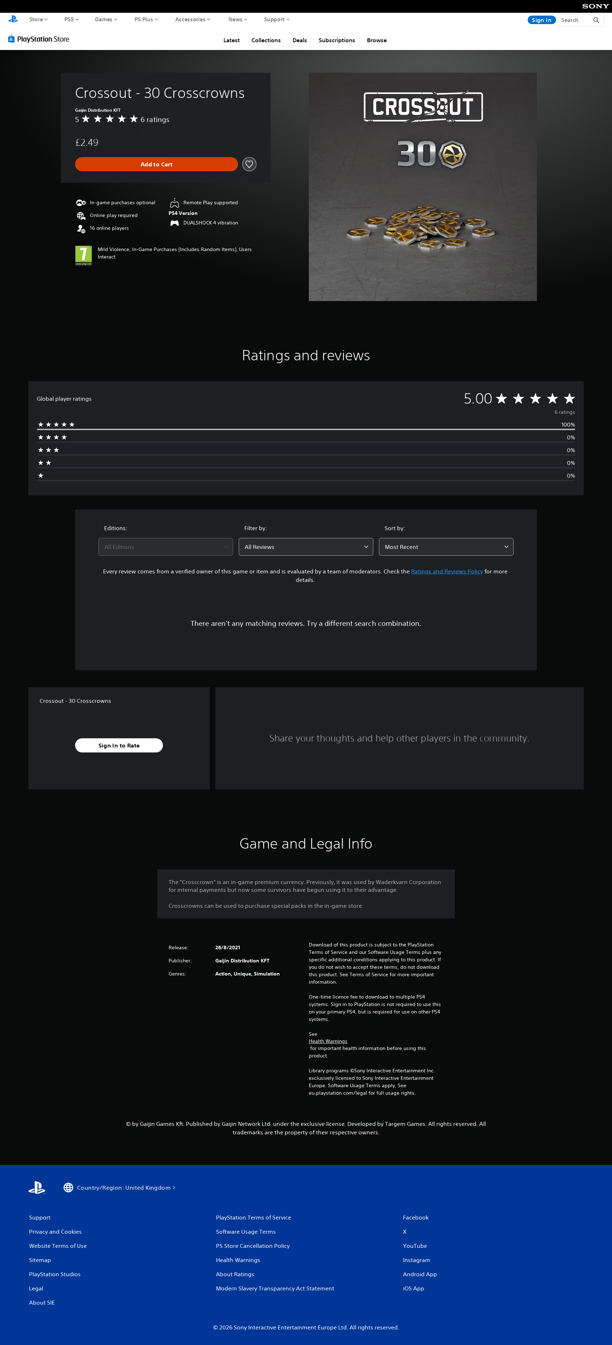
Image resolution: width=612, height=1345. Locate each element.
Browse (377, 40)
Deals (300, 40)
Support (274, 19)
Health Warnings (328, 1041)
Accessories (190, 19)
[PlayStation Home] (13, 20)
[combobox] (165, 547)
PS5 (69, 19)
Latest (231, 40)
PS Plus (144, 19)
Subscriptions (337, 40)
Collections (266, 40)
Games (104, 19)
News (235, 19)
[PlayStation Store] (40, 38)
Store (36, 19)
